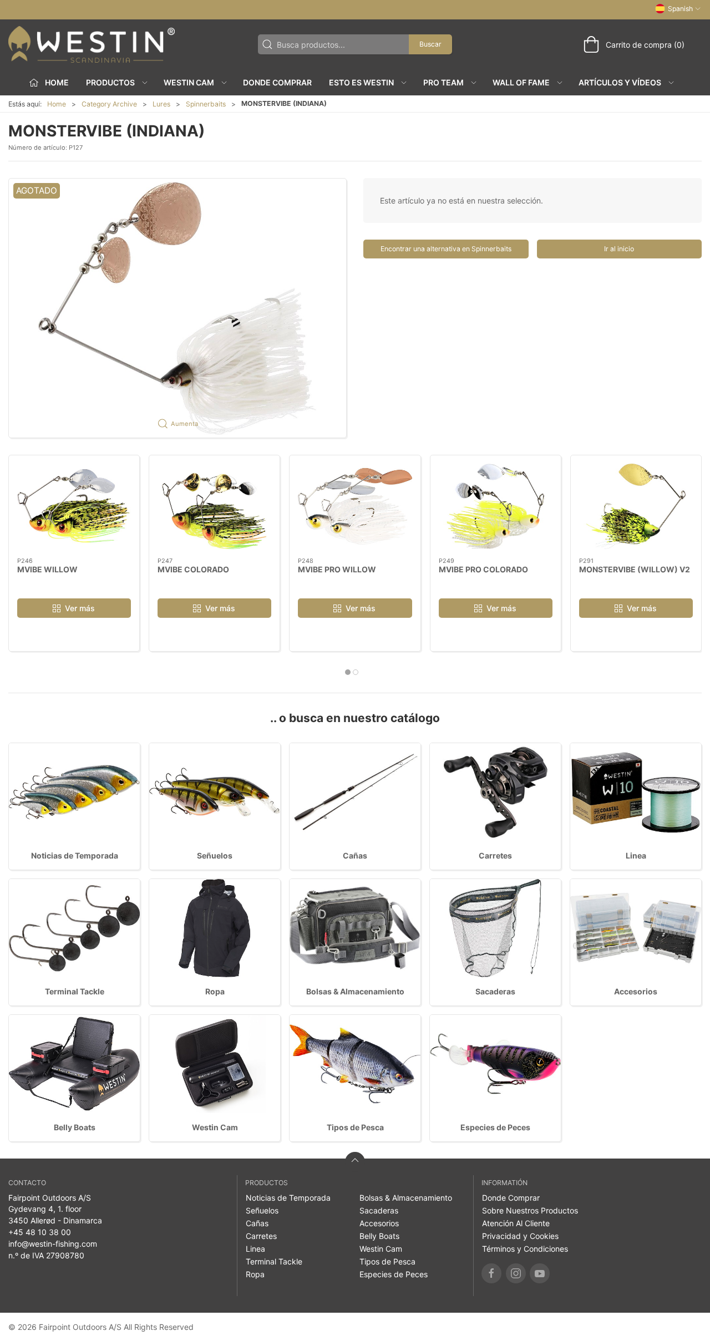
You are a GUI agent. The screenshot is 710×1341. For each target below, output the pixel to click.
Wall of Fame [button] (521, 82)
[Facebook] (491, 1273)
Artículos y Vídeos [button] (620, 82)
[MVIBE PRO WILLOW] (355, 506)
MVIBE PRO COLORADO (483, 569)
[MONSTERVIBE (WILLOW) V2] (636, 506)
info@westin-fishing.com (52, 1243)
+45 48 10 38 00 (39, 1232)
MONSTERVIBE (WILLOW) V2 (634, 569)
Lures (161, 104)
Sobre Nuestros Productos (530, 1210)
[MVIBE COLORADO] (214, 506)
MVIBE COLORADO (193, 569)
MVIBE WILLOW (47, 569)
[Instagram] (516, 1273)
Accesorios (635, 991)
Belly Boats (74, 1127)
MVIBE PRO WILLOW (337, 569)
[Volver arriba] (355, 1162)
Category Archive (109, 104)
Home (56, 104)
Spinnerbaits (206, 104)
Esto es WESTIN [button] (361, 82)
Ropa (215, 991)
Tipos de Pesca (355, 1127)
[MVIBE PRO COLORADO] (495, 506)
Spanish (680, 8)
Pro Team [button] (443, 82)
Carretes (495, 855)
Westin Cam (215, 1127)
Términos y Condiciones (525, 1248)
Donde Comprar (277, 82)
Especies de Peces (495, 1127)
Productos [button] (110, 82)
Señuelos (214, 855)
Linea (636, 855)
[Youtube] (540, 1273)
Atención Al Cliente (516, 1223)
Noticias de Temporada (74, 855)
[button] (177, 308)
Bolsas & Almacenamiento (355, 991)
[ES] (91, 44)
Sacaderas (495, 991)
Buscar (430, 44)
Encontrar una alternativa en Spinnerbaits (446, 249)
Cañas (355, 855)
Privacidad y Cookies (520, 1236)
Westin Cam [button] (189, 82)
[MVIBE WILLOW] (74, 506)
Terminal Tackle (74, 991)
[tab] (348, 672)
